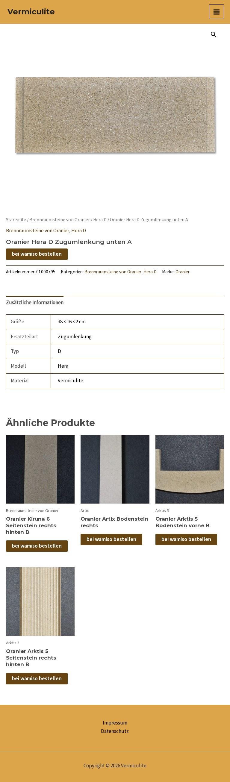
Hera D (100, 219)
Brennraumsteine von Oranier (59, 219)
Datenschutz (115, 731)
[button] (213, 34)
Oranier (182, 272)
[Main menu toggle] (216, 11)
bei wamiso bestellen (37, 254)
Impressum (115, 722)
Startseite (16, 219)
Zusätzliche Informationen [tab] (34, 302)
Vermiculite (31, 11)
